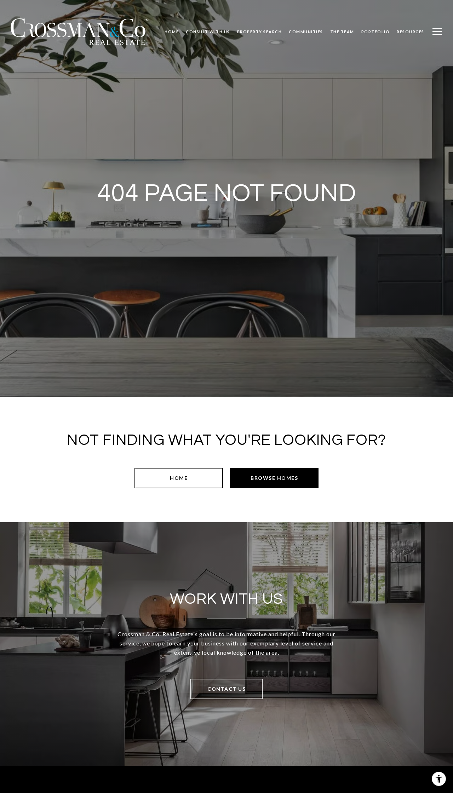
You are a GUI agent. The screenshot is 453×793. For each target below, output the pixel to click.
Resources (410, 31)
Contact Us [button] (226, 689)
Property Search (259, 31)
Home (179, 478)
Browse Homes (274, 478)
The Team (342, 31)
